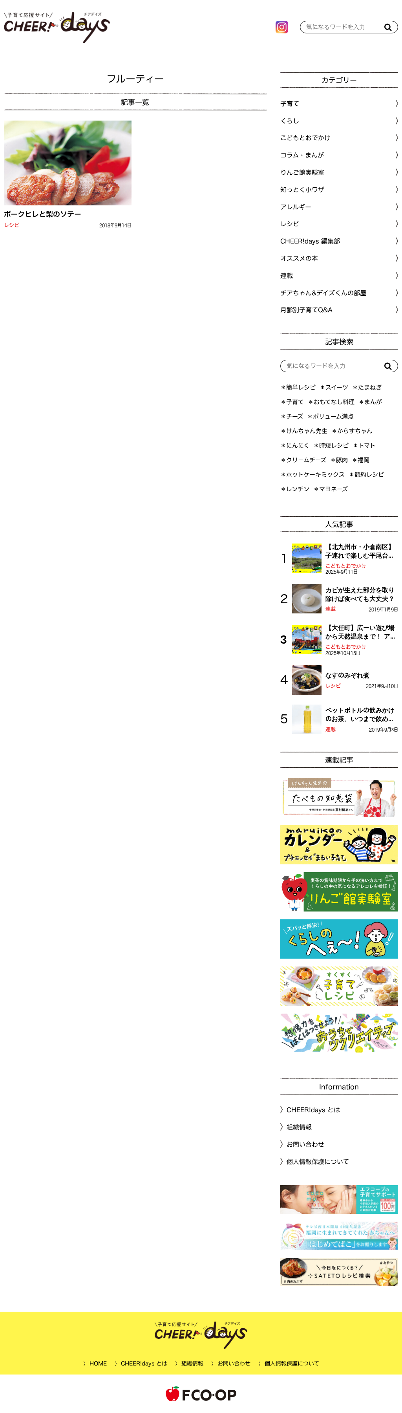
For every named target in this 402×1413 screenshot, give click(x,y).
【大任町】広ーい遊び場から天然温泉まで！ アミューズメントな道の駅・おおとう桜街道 (361, 632)
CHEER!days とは (313, 1110)
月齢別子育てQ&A (306, 310)
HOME (97, 1363)
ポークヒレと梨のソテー (42, 214)
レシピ (11, 225)
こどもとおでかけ (345, 566)
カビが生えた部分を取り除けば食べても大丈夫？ (360, 594)
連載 (286, 276)
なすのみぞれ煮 (347, 675)
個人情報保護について (318, 1162)
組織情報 (299, 1127)
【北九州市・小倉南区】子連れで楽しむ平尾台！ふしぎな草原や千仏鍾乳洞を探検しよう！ (360, 552)
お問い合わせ (305, 1144)
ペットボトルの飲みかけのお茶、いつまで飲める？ (360, 715)
